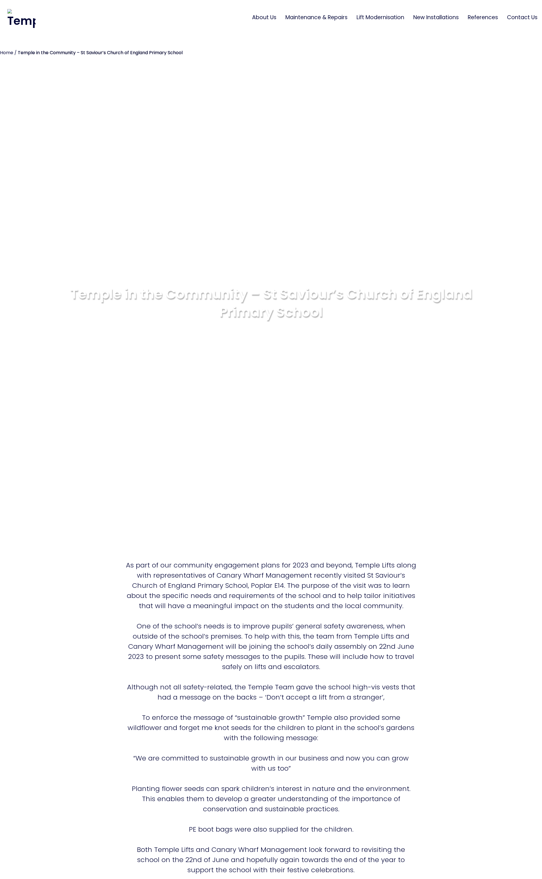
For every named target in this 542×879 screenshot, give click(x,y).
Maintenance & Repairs (316, 17)
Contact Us (522, 17)
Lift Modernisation (380, 17)
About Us (264, 17)
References (483, 17)
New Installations (436, 17)
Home (6, 52)
